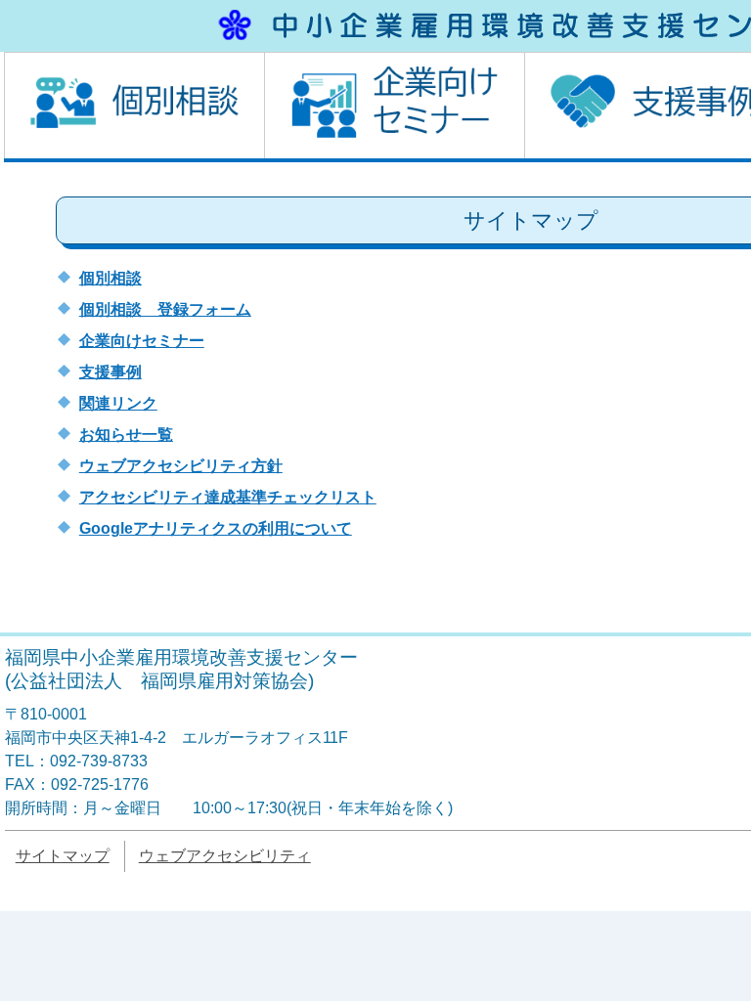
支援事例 (110, 372)
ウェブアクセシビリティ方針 (181, 465)
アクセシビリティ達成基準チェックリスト (227, 497)
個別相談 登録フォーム (165, 309)
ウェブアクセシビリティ (225, 856)
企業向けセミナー (141, 340)
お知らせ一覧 (126, 434)
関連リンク (118, 403)
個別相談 (110, 278)
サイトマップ (63, 856)
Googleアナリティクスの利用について (215, 528)
